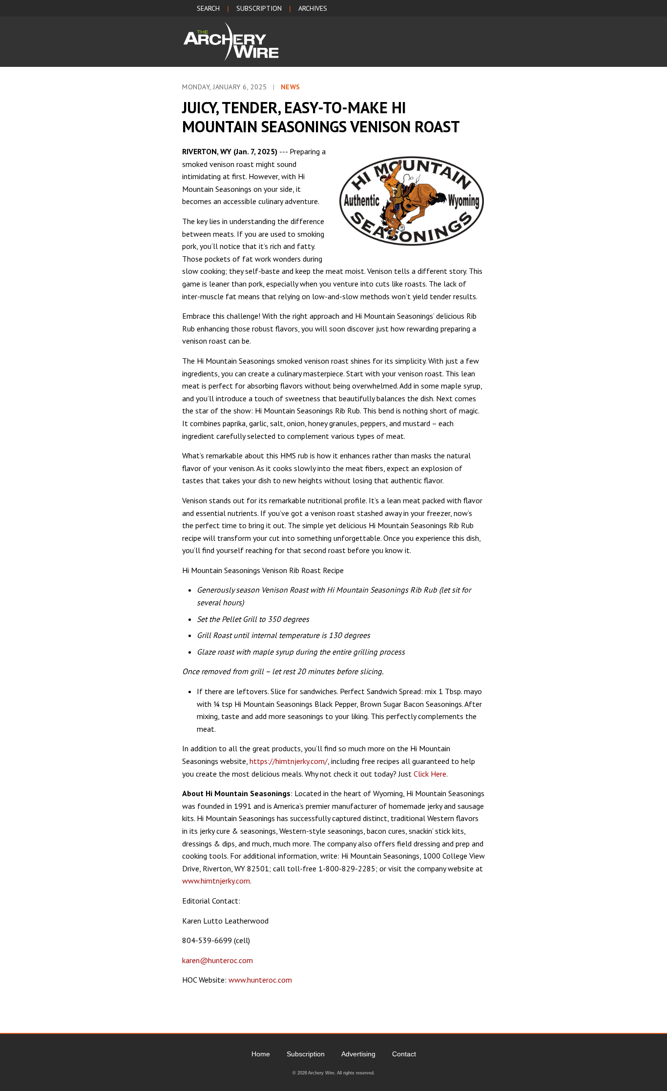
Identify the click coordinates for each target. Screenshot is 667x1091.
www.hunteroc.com (260, 980)
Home (260, 1054)
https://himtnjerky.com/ (289, 761)
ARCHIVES (312, 8)
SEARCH (208, 8)
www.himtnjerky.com (216, 880)
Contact (404, 1054)
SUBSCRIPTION (259, 8)
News (290, 86)
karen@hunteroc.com (217, 960)
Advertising (358, 1054)
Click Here (430, 774)
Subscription (306, 1054)
